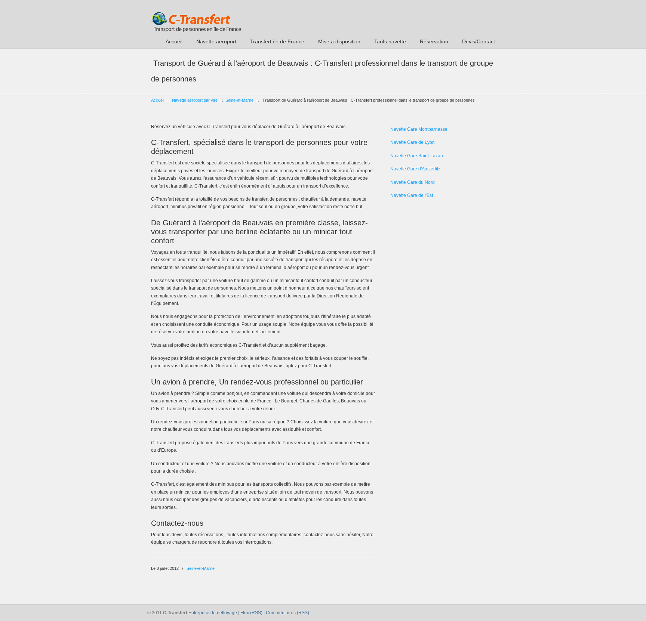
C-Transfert (196, 17)
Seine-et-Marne (239, 100)
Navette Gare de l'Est (411, 195)
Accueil (157, 100)
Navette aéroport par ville (195, 100)
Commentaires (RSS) (287, 612)
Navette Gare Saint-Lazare (417, 155)
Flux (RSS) (251, 612)
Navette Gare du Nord (412, 182)
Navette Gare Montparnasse (418, 129)
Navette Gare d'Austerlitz (415, 169)
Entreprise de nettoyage (212, 612)
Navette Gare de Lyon (412, 142)
